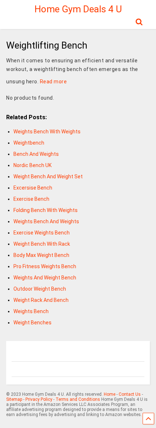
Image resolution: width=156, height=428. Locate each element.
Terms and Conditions (78, 399)
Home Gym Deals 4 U (78, 9)
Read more (53, 81)
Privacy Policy (38, 399)
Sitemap (14, 399)
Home (109, 394)
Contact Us (130, 394)
